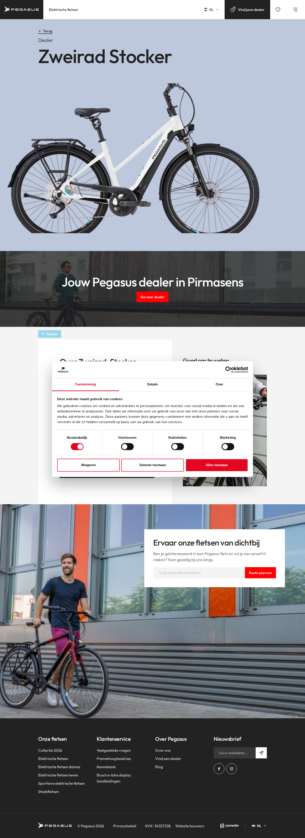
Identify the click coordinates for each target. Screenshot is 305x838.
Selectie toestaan (152, 465)
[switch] (127, 446)
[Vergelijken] (278, 9)
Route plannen (260, 572)
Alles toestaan (217, 465)
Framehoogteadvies (114, 758)
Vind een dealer (168, 758)
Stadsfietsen (48, 791)
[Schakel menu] (295, 9)
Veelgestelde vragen (114, 750)
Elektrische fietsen (63, 9)
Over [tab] (219, 384)
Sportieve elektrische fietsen (61, 783)
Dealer (52, 334)
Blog (159, 766)
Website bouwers (189, 826)
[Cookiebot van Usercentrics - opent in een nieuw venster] (228, 369)
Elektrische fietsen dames (59, 766)
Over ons (162, 750)
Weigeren (88, 465)
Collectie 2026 (50, 750)
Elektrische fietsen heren (58, 775)
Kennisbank (106, 766)
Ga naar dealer (152, 297)
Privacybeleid (124, 826)
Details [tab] (152, 384)
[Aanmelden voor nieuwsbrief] (261, 752)
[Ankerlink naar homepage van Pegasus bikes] (21, 9)
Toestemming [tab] (85, 384)
